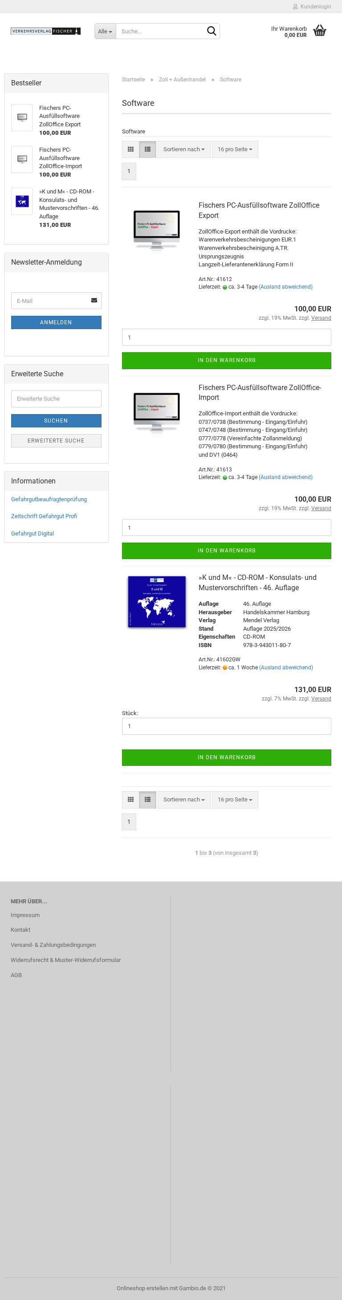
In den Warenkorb (227, 360)
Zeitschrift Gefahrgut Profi (44, 516)
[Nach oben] (317, 1286)
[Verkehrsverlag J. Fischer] (46, 31)
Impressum (25, 915)
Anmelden (56, 322)
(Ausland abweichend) (286, 287)
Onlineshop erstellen (142, 1288)
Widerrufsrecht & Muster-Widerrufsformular (66, 960)
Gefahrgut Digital (32, 533)
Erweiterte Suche (56, 441)
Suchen (56, 421)
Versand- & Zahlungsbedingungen (53, 945)
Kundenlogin (314, 7)
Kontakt (20, 929)
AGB (16, 975)
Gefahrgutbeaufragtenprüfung (49, 499)
